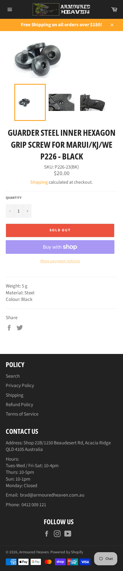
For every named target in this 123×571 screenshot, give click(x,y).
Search (13, 376)
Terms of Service (22, 414)
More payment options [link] (60, 261)
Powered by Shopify (66, 552)
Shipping (39, 182)
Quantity (13, 198)
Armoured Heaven (34, 552)
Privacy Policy (20, 385)
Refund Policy (19, 404)
